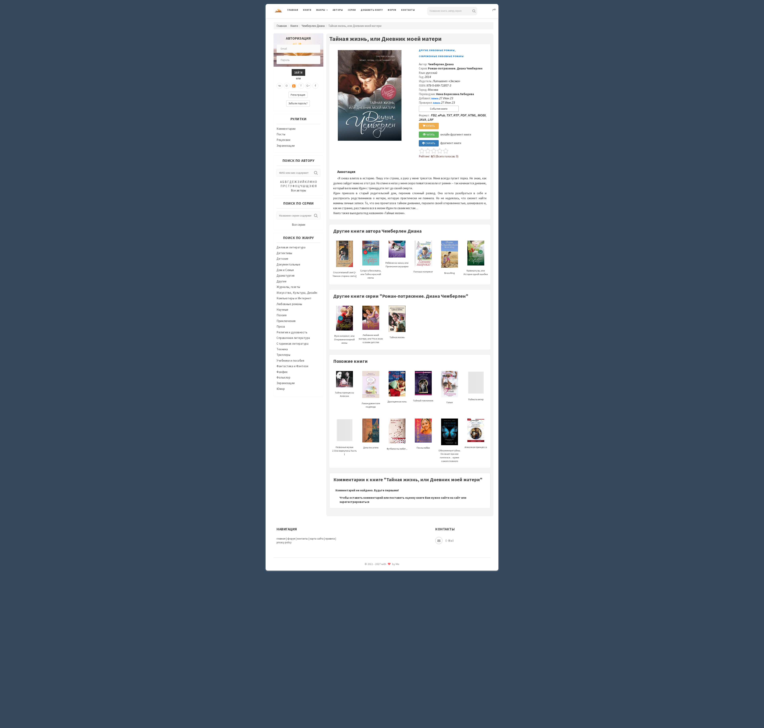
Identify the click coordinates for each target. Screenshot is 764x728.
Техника (282, 349)
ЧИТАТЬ (430, 134)
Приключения (286, 321)
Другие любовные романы (437, 50)
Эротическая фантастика (378, 696)
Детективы (284, 253)
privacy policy (284, 542)
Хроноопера (369, 669)
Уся (363, 652)
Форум (392, 10)
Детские (282, 259)
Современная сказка (375, 598)
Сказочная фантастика (377, 572)
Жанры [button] (320, 10)
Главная (292, 10)
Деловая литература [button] (330, 20)
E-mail (449, 540)
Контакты (408, 10)
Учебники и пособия (290, 360)
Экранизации (286, 145)
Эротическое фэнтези (376, 705)
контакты (302, 538)
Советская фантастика (377, 589)
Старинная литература (292, 343)
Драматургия (286, 275)
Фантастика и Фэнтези (292, 366)
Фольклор (283, 377)
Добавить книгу (372, 10)
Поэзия (281, 315)
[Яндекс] (301, 86)
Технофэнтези (371, 634)
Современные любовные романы (441, 56)
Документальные (288, 264)
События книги (438, 108)
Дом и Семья (285, 270)
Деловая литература (375, 20)
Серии (352, 10)
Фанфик (282, 372)
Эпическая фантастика (377, 678)
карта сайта (317, 538)
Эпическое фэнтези (374, 687)
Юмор (281, 389)
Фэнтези (367, 661)
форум (291, 538)
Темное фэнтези (372, 625)
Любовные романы (289, 304)
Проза (281, 326)
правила (330, 538)
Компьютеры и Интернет (294, 298)
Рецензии (283, 140)
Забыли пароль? (298, 103)
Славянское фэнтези (375, 581)
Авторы (338, 10)
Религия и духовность (292, 332)
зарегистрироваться (354, 502)
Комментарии (286, 129)
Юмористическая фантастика (381, 714)
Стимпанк (368, 616)
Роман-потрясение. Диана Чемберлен (455, 68)
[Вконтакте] (280, 86)
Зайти (298, 72)
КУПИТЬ (430, 126)
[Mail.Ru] (287, 86)
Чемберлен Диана (313, 26)
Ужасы (365, 643)
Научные (282, 309)
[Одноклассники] (294, 86)
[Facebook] (315, 86)
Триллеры (283, 355)
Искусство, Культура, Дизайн (297, 293)
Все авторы (298, 190)
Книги (307, 10)
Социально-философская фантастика (387, 607)
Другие (281, 281)
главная (281, 538)
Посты (281, 134)
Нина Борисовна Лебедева (455, 94)
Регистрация (298, 95)
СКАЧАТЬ (430, 143)
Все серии (298, 224)
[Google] (308, 86)
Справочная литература (293, 338)
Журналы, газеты (288, 287)
